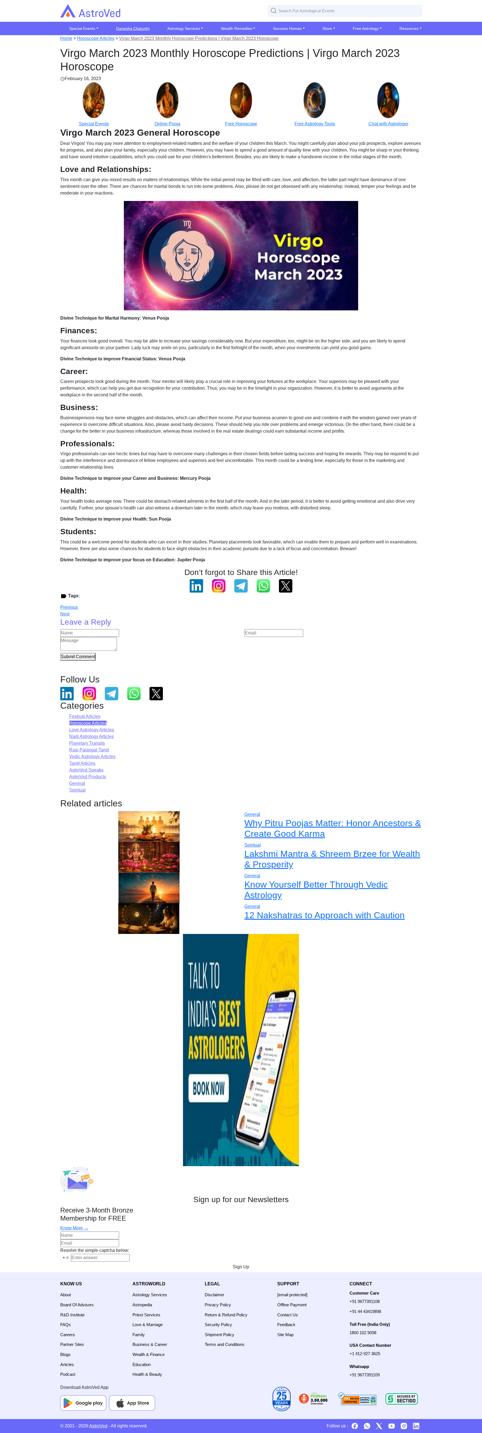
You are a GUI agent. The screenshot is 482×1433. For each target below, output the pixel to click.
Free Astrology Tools (315, 123)
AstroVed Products (87, 776)
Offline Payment (292, 1304)
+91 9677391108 (365, 1301)
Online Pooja (167, 123)
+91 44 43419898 (365, 1311)
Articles (67, 1364)
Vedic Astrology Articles (92, 756)
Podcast (67, 1374)
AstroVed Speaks (86, 770)
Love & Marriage (147, 1324)
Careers (67, 1334)
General (77, 783)
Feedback (286, 1324)
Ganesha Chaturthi (133, 28)
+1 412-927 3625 (365, 1353)
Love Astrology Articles (91, 729)
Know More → (74, 1228)
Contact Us (287, 1314)
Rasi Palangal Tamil (89, 749)
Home (66, 38)
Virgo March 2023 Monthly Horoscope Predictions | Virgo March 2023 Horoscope (199, 38)
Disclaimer (214, 1294)
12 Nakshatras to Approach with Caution (324, 915)
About (65, 1294)
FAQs (65, 1324)
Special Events (94, 123)
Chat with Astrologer (388, 123)
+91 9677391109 (365, 1374)
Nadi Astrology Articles (91, 736)
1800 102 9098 (363, 1332)
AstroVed (98, 1426)
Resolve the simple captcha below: (94, 1250)
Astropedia (142, 1304)
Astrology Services (149, 1294)
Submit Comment (78, 656)
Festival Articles (84, 716)
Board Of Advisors (77, 1304)
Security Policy (218, 1324)
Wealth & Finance (148, 1354)
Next (64, 614)
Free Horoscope (241, 123)
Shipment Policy (219, 1334)
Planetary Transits (87, 743)
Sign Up (241, 1266)
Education (141, 1364)
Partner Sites (72, 1344)
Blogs (65, 1354)
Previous (69, 607)
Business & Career (149, 1344)
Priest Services (146, 1314)
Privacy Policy (218, 1304)
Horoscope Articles (95, 38)
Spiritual (77, 790)
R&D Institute (72, 1314)
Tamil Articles (82, 763)
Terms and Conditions (224, 1344)
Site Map (285, 1334)
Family (138, 1334)
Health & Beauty (147, 1374)
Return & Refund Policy (226, 1314)
